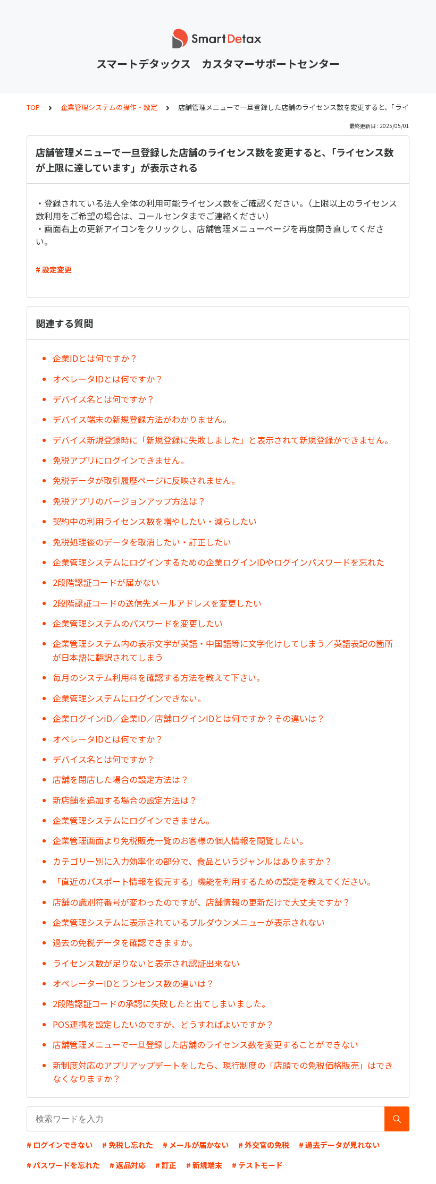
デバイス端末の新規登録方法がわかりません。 (142, 419)
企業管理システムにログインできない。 (129, 698)
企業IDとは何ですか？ (95, 358)
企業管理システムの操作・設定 (109, 107)
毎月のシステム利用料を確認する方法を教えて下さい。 (159, 677)
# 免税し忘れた (127, 1144)
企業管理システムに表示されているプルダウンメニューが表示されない (189, 922)
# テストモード (257, 1165)
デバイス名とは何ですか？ (104, 399)
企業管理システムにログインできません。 (133, 820)
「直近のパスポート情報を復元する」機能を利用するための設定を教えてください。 (214, 881)
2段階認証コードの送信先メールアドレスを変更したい (157, 603)
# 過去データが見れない (339, 1144)
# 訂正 (166, 1165)
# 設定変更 (54, 269)
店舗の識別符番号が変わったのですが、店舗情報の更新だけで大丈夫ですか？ (201, 902)
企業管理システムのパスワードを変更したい (138, 623)
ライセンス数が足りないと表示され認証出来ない (146, 963)
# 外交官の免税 (263, 1144)
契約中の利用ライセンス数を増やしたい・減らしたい (155, 521)
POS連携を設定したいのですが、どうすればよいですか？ (163, 1024)
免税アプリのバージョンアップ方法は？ (129, 501)
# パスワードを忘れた (63, 1165)
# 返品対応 (128, 1165)
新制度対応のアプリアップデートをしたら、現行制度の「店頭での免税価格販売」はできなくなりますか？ (223, 1072)
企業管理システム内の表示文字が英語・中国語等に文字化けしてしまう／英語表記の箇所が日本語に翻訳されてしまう (223, 650)
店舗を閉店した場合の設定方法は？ (121, 779)
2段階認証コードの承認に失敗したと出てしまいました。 (161, 1003)
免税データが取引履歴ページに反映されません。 (146, 480)
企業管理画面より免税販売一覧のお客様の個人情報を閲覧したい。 (180, 840)
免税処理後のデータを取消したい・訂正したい (142, 541)
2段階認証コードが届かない (106, 582)
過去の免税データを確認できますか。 (125, 942)
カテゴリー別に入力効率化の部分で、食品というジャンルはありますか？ (192, 861)
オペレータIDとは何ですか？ (108, 378)
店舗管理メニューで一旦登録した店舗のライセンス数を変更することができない (205, 1044)
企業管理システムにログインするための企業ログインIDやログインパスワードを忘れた (218, 562)
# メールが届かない (196, 1144)
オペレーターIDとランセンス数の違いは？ (133, 983)
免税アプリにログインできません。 (121, 460)
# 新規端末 (204, 1165)
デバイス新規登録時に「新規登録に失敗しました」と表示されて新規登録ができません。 (223, 439)
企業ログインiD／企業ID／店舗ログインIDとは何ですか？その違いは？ (189, 718)
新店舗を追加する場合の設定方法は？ (125, 800)
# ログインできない (60, 1144)
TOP (33, 107)
